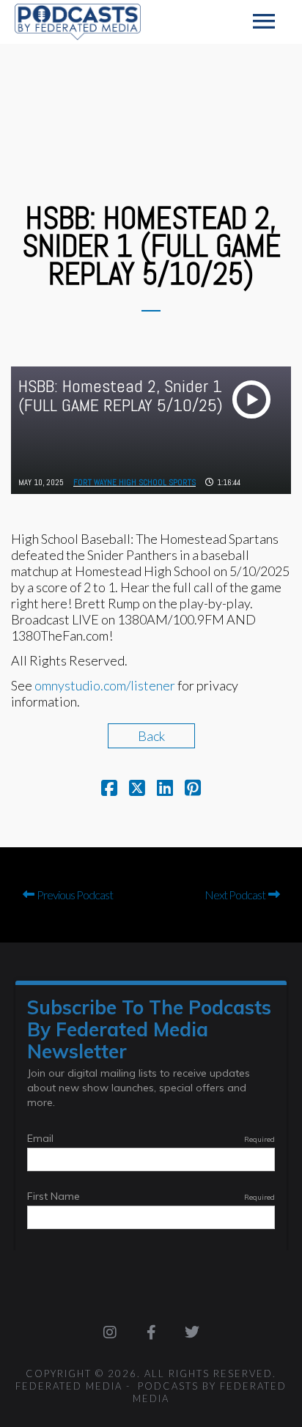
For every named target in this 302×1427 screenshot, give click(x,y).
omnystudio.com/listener (104, 685)
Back (151, 736)
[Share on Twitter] (137, 789)
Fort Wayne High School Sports (134, 482)
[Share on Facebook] (109, 789)
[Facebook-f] (151, 1332)
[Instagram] (109, 1332)
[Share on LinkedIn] (165, 789)
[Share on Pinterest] (193, 789)
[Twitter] (192, 1332)
